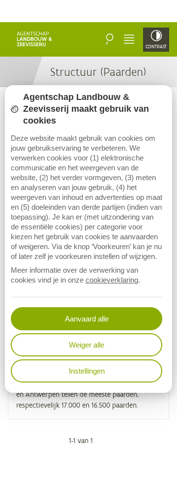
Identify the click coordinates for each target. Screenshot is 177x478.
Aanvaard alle (87, 319)
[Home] (35, 39)
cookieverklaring (112, 280)
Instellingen (87, 371)
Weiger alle (86, 345)
